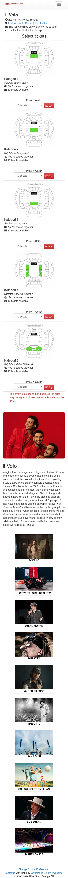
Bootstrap (10, 872)
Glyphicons (37, 872)
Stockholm (41, 23)
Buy (50, 105)
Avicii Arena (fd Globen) (21, 23)
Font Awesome (54, 872)
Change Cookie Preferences (34, 869)
